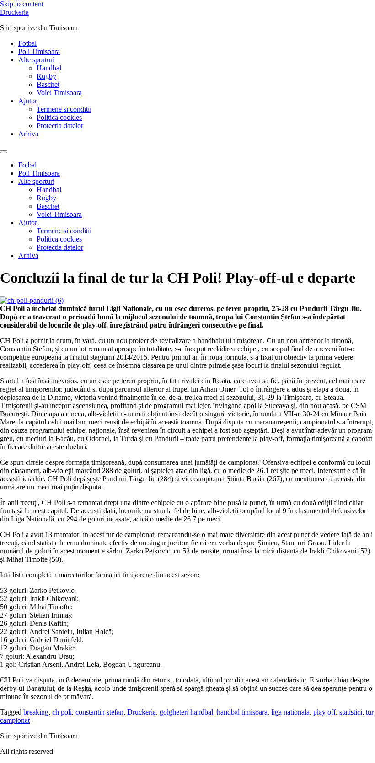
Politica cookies (59, 117)
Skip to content (21, 4)
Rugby (46, 76)
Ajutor (27, 101)
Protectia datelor (60, 125)
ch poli (62, 712)
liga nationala (290, 712)
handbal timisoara (242, 712)
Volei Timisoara (59, 93)
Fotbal (27, 43)
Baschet (48, 84)
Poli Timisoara (39, 51)
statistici (350, 712)
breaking (35, 712)
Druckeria (14, 12)
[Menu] (3, 151)
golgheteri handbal (186, 712)
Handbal (49, 68)
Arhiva (28, 134)
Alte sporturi (36, 60)
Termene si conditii (64, 109)
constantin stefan (99, 712)
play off (324, 712)
